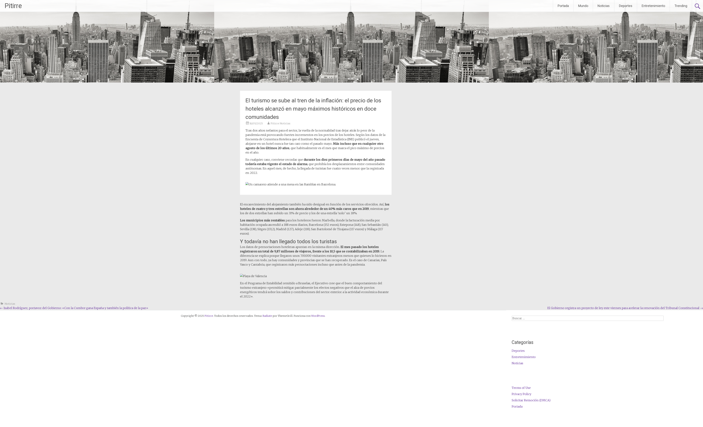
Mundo (583, 6)
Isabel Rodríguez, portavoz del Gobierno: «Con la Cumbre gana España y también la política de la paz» (74, 308)
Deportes (625, 6)
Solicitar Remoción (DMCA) (531, 400)
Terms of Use (521, 388)
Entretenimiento (653, 6)
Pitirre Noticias (280, 123)
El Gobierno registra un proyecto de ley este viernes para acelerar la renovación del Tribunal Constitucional (625, 308)
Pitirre (13, 6)
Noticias (604, 6)
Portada (563, 6)
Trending (680, 6)
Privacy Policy (521, 394)
